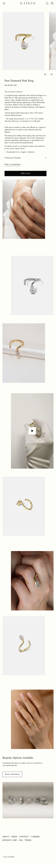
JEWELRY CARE (9, 840)
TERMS (28, 840)
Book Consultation (12, 774)
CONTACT (24, 837)
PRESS (14, 837)
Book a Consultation (12, 164)
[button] (47, 3)
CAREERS (35, 837)
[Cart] (52, 3)
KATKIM (11, 857)
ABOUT (6, 837)
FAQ (21, 840)
